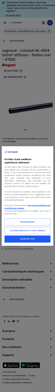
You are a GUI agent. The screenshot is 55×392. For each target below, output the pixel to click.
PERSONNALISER (27, 222)
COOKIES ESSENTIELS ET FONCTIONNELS (27, 231)
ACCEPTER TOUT (27, 239)
